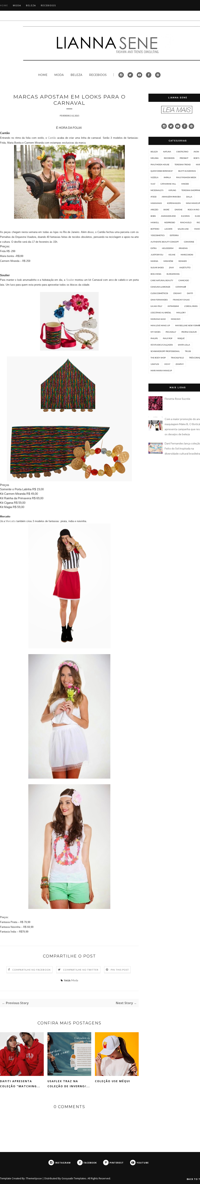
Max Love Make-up (160, 325)
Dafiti (190, 293)
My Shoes (155, 332)
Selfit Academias (187, 171)
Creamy (177, 293)
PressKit (184, 158)
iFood (153, 196)
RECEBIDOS (48, 5)
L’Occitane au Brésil (161, 312)
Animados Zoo (168, 216)
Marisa (154, 261)
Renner (183, 261)
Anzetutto (184, 267)
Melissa (155, 158)
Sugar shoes (157, 267)
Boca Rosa (156, 274)
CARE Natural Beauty (162, 280)
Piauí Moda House (160, 164)
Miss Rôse (168, 261)
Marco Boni (187, 254)
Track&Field (177, 357)
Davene (178, 209)
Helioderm (167, 248)
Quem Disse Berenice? (162, 171)
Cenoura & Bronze (160, 287)
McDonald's (157, 190)
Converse (189, 242)
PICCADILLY (171, 332)
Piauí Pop (167, 338)
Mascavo (175, 319)
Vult (153, 184)
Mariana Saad (158, 319)
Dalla (189, 196)
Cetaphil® (181, 287)
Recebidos (169, 158)
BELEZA (31, 5)
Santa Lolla (184, 345)
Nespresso (169, 222)
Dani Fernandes (159, 299)
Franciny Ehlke (181, 299)
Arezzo (154, 209)
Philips (154, 338)
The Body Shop (158, 357)
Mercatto (11, 521)
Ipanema (183, 248)
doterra (174, 235)
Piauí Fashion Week (186, 177)
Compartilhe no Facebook (31, 969)
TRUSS (188, 351)
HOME (4, 5)
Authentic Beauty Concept (165, 242)
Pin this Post (120, 969)
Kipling (172, 190)
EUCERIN (185, 216)
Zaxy (171, 267)
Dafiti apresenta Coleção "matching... (20, 1083)
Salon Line (183, 229)
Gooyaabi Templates (74, 1178)
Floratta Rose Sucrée (177, 398)
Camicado (184, 280)
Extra (154, 248)
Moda (74, 980)
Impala (167, 177)
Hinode (185, 184)
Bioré (166, 209)
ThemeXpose (34, 1178)
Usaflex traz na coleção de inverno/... (68, 1083)
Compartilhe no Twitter (80, 969)
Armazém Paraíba (171, 196)
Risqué (181, 338)
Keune (172, 254)
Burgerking (173, 274)
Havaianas (156, 203)
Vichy (167, 364)
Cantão (52, 137)
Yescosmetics (157, 235)
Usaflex (155, 364)
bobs (153, 216)
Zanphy (180, 364)
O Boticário (182, 151)
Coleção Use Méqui (112, 1081)
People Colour (189, 332)
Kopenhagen (174, 203)
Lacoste (168, 229)
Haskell (155, 222)
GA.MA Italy (156, 306)
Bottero (155, 229)
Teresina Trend (183, 164)
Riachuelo (185, 222)
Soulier (70, 279)
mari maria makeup (161, 370)
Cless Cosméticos (159, 293)
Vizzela (154, 177)
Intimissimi (173, 306)
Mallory (181, 312)
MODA (17, 5)
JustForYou (157, 254)
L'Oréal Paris (190, 306)
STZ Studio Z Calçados (162, 345)
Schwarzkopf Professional (165, 351)
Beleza (154, 151)
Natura (167, 151)
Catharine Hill (168, 184)
